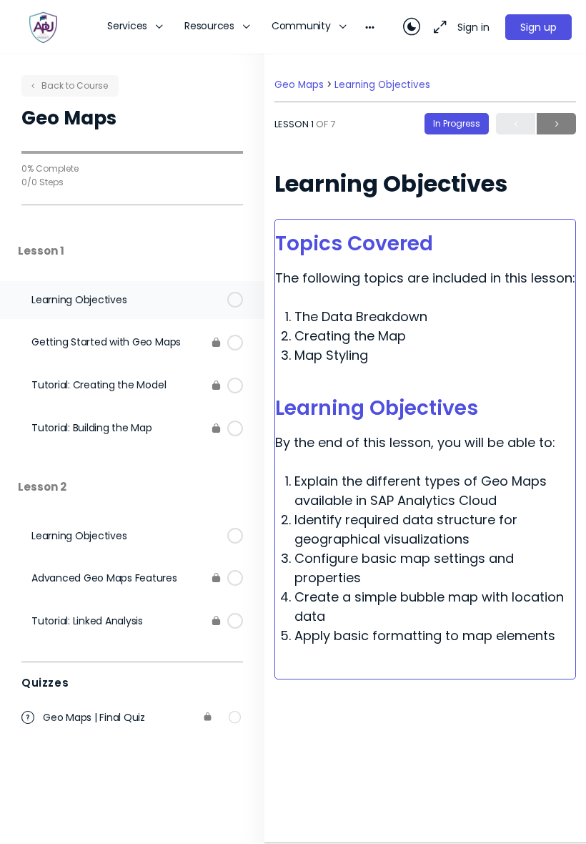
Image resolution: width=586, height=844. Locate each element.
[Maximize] (437, 27)
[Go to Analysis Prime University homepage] (42, 26)
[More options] (369, 27)
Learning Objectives (382, 85)
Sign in (473, 27)
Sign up (538, 27)
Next (556, 123)
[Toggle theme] (411, 27)
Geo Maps (300, 85)
